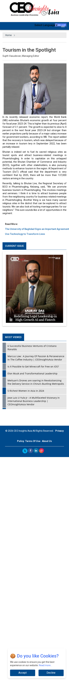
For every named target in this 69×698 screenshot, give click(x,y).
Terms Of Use (32, 441)
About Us (47, 441)
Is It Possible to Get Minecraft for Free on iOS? (33, 366)
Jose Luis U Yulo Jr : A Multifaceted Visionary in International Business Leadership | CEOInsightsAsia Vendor (34, 401)
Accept (22, 672)
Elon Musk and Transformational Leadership (32, 373)
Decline (51, 672)
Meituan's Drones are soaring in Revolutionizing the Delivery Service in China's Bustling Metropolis (36, 382)
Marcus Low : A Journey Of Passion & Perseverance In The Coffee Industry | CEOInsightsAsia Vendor (36, 358)
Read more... (45, 665)
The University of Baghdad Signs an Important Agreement (37, 229)
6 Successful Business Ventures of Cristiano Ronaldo (32, 347)
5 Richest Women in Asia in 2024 (26, 390)
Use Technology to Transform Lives (25, 234)
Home (8, 35)
